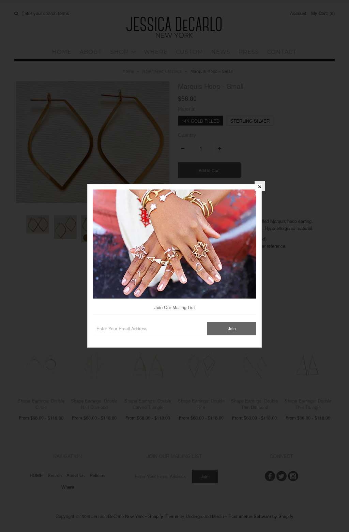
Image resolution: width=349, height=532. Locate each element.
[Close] (260, 186)
